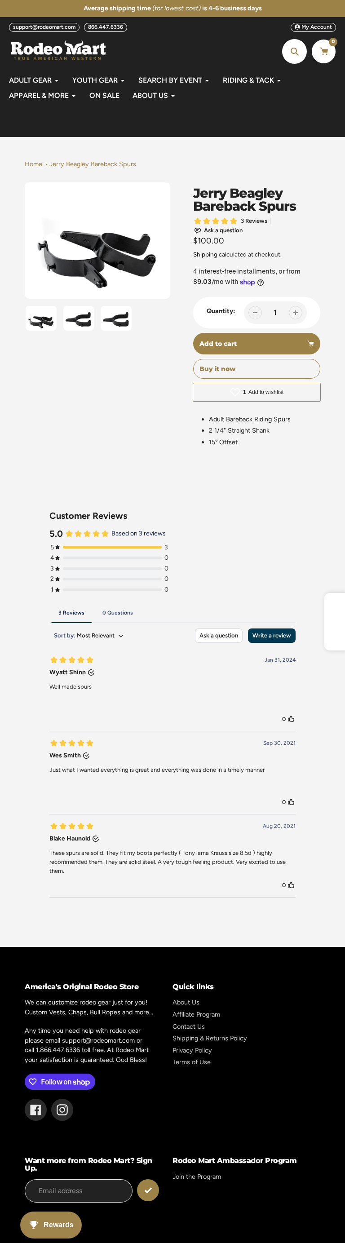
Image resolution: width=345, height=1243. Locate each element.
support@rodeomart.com (44, 27)
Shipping (205, 254)
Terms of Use (191, 1062)
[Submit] (148, 1190)
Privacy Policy (192, 1050)
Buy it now (217, 369)
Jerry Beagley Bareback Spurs (92, 164)
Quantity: (221, 311)
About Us (185, 1002)
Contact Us (188, 1026)
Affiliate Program (196, 1014)
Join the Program (196, 1176)
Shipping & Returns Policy (209, 1038)
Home (33, 164)
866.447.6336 (105, 27)
